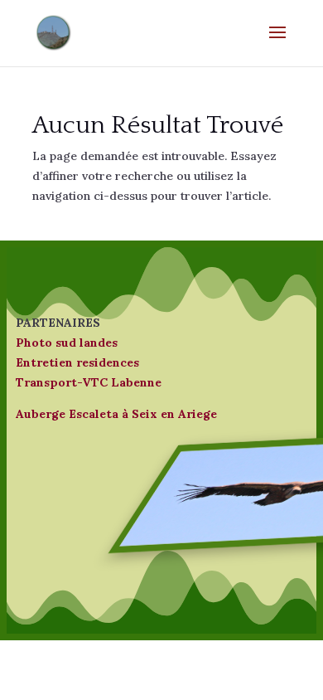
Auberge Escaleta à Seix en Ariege (116, 413)
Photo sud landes (67, 342)
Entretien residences (77, 362)
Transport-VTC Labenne (89, 382)
